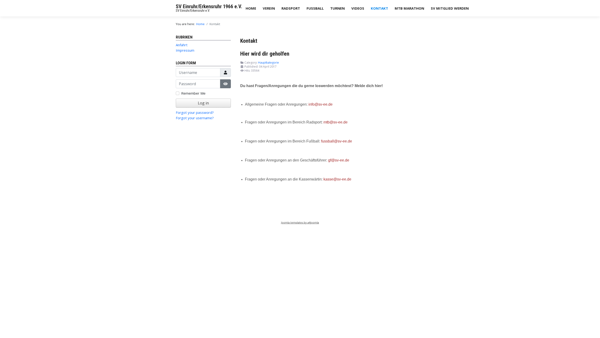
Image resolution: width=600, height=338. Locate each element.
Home (251, 8)
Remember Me (193, 93)
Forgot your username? (195, 117)
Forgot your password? (195, 112)
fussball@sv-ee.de (336, 141)
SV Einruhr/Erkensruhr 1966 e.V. (209, 6)
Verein (269, 8)
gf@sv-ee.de (338, 160)
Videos (357, 8)
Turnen (337, 8)
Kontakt (379, 8)
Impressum (185, 50)
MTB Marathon (409, 8)
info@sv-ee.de (320, 104)
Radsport (290, 8)
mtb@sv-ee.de (335, 122)
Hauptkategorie (268, 63)
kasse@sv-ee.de (337, 179)
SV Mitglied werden (450, 8)
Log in (203, 103)
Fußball (315, 8)
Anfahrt (182, 44)
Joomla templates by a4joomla (300, 222)
